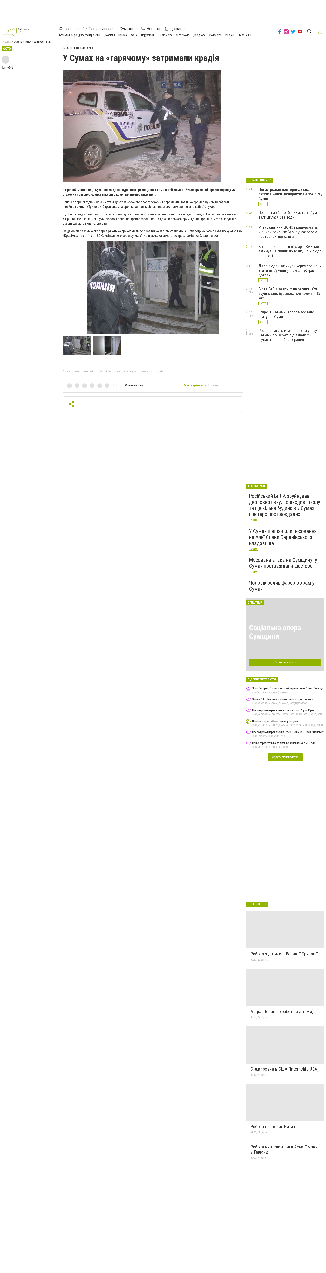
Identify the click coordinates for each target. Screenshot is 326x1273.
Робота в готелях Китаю (273, 1126)
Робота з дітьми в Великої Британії (284, 954)
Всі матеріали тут (285, 662)
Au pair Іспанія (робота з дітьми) (282, 1011)
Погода (122, 35)
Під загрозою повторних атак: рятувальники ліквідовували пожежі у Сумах (290, 194)
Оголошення (244, 35)
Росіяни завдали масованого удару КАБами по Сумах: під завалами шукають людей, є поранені (287, 335)
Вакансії (229, 35)
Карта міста (165, 35)
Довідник (178, 29)
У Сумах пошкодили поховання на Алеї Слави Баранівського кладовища (283, 537)
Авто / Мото (182, 35)
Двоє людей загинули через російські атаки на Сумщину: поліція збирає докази (290, 270)
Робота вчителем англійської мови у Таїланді (284, 1149)
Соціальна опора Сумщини (113, 29)
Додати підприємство (285, 757)
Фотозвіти (215, 35)
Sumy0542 (7, 67)
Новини (153, 29)
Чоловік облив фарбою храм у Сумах (281, 586)
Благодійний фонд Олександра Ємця (80, 35)
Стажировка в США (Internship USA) (285, 1069)
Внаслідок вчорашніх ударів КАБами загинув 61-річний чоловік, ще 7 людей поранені (290, 251)
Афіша (134, 35)
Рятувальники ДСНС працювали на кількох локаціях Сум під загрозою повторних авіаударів (288, 232)
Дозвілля (109, 35)
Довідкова (199, 35)
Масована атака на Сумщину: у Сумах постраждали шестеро (283, 563)
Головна (71, 29)
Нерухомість (148, 35)
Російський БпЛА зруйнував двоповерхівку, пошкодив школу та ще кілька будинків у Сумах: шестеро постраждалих (284, 505)
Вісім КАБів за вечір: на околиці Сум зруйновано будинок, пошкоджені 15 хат (289, 293)
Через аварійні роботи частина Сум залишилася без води (287, 214)
